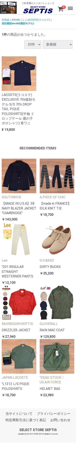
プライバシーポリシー (54, 413)
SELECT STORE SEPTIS (38, 430)
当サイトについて (19, 413)
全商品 (5, 19)
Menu (69, 4)
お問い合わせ (60, 420)
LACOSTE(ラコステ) (38, 19)
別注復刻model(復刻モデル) (18, 23)
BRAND (16, 19)
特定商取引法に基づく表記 (25, 420)
